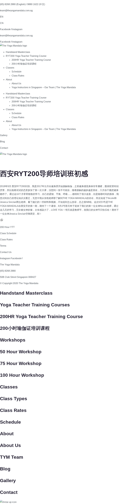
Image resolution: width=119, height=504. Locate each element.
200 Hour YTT (7, 227)
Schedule (16, 71)
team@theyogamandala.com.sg (16, 10)
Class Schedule (8, 233)
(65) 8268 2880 (8, 271)
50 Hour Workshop (21, 351)
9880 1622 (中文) (36, 4)
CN (1, 23)
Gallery (3, 135)
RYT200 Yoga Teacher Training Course (26, 56)
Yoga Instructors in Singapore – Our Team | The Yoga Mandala (44, 87)
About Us (16, 83)
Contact (4, 148)
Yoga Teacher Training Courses (35, 304)
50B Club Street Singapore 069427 (18, 277)
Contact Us (5, 252)
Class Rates (18, 75)
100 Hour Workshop (22, 375)
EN (1, 16)
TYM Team (11, 457)
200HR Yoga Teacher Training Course (31, 60)
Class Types (13, 398)
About (9, 79)
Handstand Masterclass (18, 52)
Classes (10, 67)
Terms (3, 246)
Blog (2, 141)
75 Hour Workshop (21, 363)
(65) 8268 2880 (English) (13, 4)
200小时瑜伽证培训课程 (24, 64)
